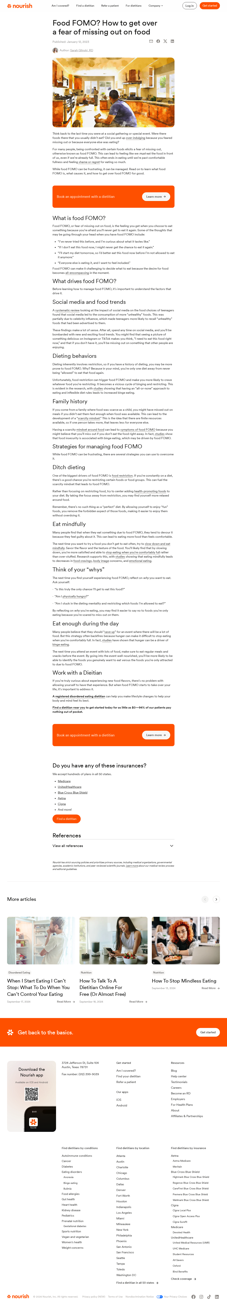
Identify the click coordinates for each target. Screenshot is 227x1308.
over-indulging (135, 138)
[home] (19, 5)
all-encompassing (77, 273)
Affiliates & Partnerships (187, 1116)
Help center (179, 1076)
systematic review (67, 310)
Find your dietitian (128, 1076)
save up (109, 632)
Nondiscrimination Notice (140, 1296)
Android (121, 1105)
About (175, 1110)
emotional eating (140, 561)
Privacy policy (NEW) (93, 1296)
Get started (210, 5)
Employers (178, 1099)
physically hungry (74, 596)
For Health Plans (182, 1104)
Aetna (62, 798)
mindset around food (90, 429)
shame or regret (89, 162)
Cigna (62, 804)
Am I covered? (126, 1070)
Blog (174, 1070)
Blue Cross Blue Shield (72, 792)
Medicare (64, 781)
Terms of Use (115, 1296)
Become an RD (180, 1093)
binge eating (60, 644)
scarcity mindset (89, 418)
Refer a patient (126, 1082)
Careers (176, 1087)
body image (101, 561)
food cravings (82, 561)
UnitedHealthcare (69, 787)
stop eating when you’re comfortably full (133, 552)
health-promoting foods (150, 491)
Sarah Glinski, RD (81, 50)
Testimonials (179, 1082)
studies (98, 388)
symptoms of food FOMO (137, 429)
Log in (190, 5)
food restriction (122, 475)
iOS (118, 1099)
